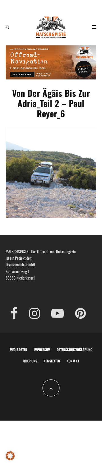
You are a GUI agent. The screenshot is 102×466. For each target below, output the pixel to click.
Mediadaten (18, 349)
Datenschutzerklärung (74, 349)
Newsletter (52, 360)
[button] (10, 456)
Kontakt (73, 360)
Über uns (30, 360)
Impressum (42, 349)
